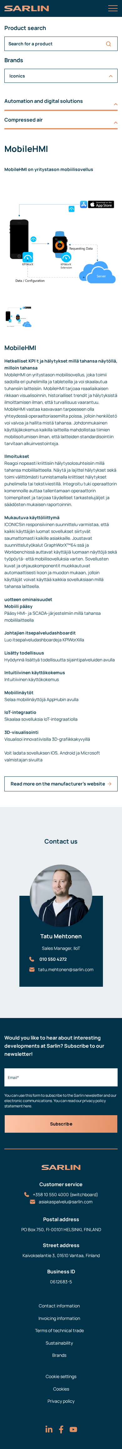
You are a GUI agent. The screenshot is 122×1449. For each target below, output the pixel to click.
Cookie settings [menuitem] (61, 1376)
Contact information (59, 1306)
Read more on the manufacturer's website (58, 783)
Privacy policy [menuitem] (61, 1401)
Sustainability (59, 1343)
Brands (59, 1355)
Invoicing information (59, 1318)
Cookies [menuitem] (61, 1389)
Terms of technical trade (59, 1330)
